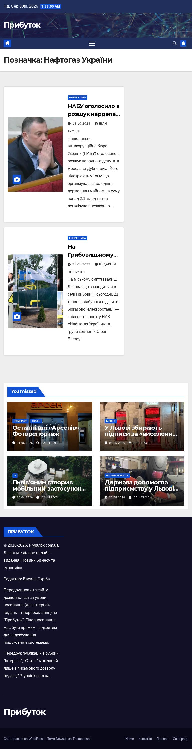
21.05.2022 (82, 264)
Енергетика (77, 97)
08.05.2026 (117, 442)
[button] (175, 43)
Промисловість (117, 475)
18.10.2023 (82, 123)
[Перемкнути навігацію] (92, 43)
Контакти (145, 739)
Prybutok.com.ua (44, 545)
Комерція (20, 421)
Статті (36, 421)
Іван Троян (50, 442)
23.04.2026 (117, 497)
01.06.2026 (25, 442)
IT (15, 475)
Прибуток (22, 25)
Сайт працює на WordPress (25, 739)
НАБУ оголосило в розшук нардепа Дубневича (93, 114)
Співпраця (180, 739)
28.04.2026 (25, 497)
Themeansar (81, 739)
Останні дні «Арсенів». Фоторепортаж (46, 430)
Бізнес (111, 421)
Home (130, 739)
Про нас (162, 739)
